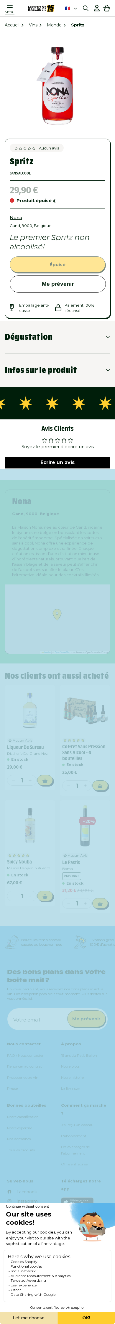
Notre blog (70, 1066)
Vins (33, 25)
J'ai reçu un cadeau (77, 1125)
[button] (11, 8)
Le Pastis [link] (71, 862)
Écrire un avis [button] (57, 462)
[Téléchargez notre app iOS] (84, 1202)
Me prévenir (58, 284)
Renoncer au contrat (24, 1066)
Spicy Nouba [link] (19, 862)
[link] (30, 710)
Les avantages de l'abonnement (75, 1150)
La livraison (70, 1088)
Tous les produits (21, 1150)
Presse (12, 1088)
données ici (23, 998)
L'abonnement (73, 1136)
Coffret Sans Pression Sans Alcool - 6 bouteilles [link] (84, 752)
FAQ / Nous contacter (25, 1055)
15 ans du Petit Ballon (79, 1055)
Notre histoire (72, 1077)
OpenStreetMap (62, 652)
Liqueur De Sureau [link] (25, 747)
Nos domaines (19, 1139)
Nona (16, 217)
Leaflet (47, 652)
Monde (54, 25)
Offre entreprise (74, 1164)
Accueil (12, 25)
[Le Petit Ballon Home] (41, 8)
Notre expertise (19, 1128)
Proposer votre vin (22, 1077)
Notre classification (23, 1117)
